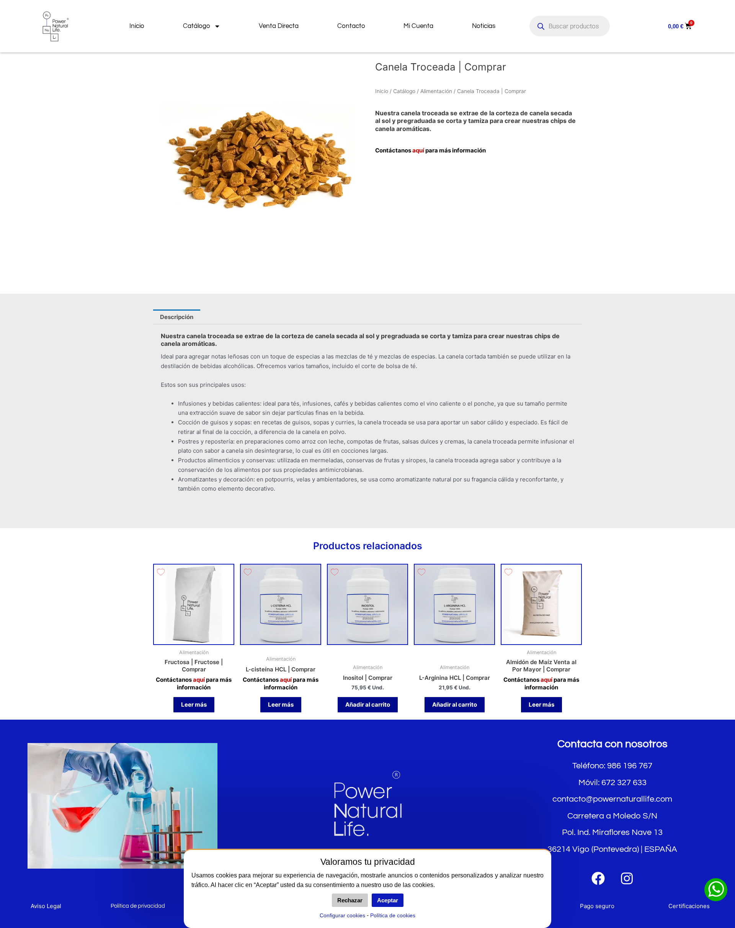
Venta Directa (279, 26)
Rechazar (350, 900)
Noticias (483, 26)
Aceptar (387, 900)
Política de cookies (392, 915)
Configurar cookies (342, 915)
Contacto (351, 26)
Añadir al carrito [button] (367, 704)
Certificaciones (689, 906)
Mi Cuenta (418, 26)
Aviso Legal (46, 906)
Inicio (136, 26)
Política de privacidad (138, 906)
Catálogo (196, 26)
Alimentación (436, 91)
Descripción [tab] (176, 317)
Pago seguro (597, 906)
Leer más (194, 704)
